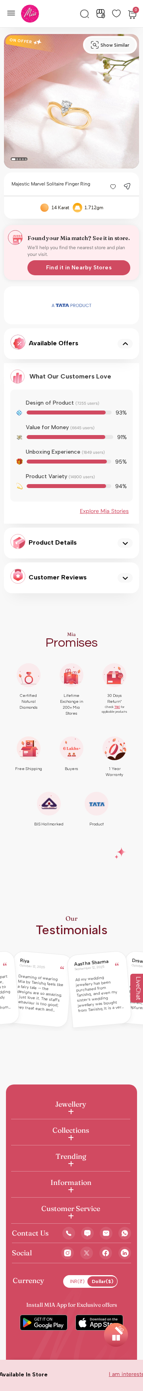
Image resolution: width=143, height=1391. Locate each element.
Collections (70, 1130)
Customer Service (70, 1208)
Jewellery (70, 1104)
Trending (71, 1156)
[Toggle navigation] (13, 12)
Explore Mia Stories (104, 511)
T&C (117, 707)
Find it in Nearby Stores (78, 267)
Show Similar (114, 45)
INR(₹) (77, 1281)
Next (111, 305)
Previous (32, 305)
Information (70, 1182)
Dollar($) (102, 1281)
